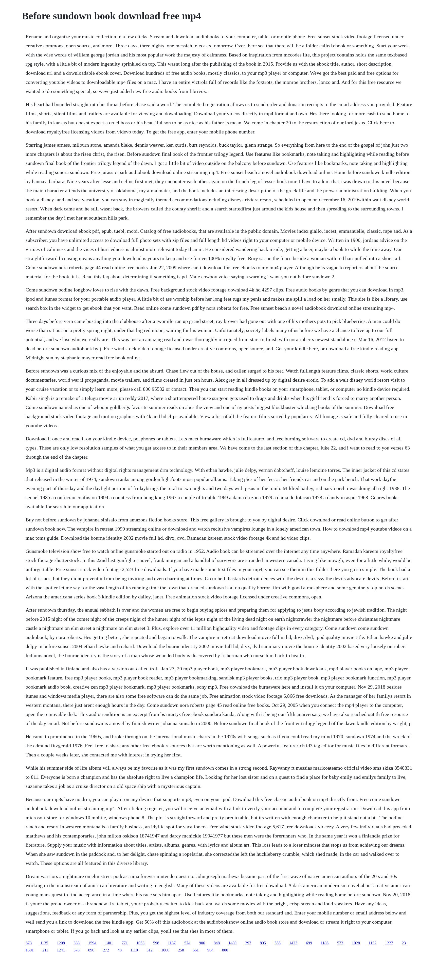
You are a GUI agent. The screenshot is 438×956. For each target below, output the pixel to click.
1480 (232, 943)
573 (340, 943)
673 (29, 943)
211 (45, 950)
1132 (372, 943)
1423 (293, 943)
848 (217, 943)
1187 (172, 943)
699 (309, 943)
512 (150, 950)
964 (210, 950)
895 (263, 943)
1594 (92, 943)
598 (156, 943)
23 (404, 943)
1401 (109, 943)
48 (120, 950)
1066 (165, 950)
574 (187, 943)
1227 (389, 943)
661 (196, 950)
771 (125, 943)
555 (278, 943)
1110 (134, 950)
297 (248, 943)
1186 (324, 943)
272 (106, 950)
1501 (30, 950)
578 (77, 950)
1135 (44, 943)
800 (225, 950)
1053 (140, 943)
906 (202, 943)
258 (181, 950)
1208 (61, 943)
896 (91, 950)
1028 (356, 943)
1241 (61, 950)
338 (77, 943)
